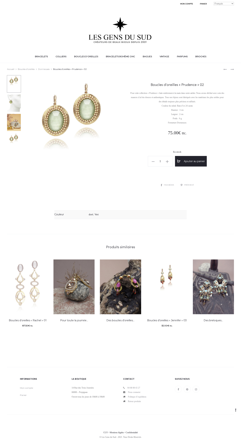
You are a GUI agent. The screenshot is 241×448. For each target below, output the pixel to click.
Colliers (61, 56)
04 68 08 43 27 (133, 388)
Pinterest (189, 185)
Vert (97, 214)
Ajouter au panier (194, 161)
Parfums (182, 56)
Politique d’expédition (137, 397)
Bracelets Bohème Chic (120, 56)
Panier (203, 4)
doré (91, 214)
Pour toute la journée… (74, 320)
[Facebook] (178, 389)
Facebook (169, 185)
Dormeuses (44, 69)
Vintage (164, 56)
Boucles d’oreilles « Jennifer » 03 (167, 320)
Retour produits (134, 401)
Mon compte (186, 4)
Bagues (147, 56)
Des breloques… (213, 320)
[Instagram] (196, 389)
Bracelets (41, 56)
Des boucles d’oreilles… (120, 320)
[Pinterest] (187, 389)
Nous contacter (134, 392)
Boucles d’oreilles (86, 56)
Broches (200, 56)
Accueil (10, 69)
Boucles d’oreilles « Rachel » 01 (28, 320)
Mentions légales (117, 432)
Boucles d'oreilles (26, 69)
